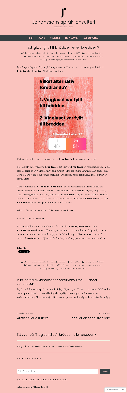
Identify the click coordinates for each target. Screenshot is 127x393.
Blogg (41, 38)
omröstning (78, 56)
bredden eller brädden (52, 56)
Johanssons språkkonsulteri (63, 22)
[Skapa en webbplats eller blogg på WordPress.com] (47, 387)
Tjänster (55, 38)
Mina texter (71, 38)
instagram (67, 56)
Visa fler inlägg (102, 297)
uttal (85, 60)
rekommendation (69, 60)
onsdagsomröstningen (94, 53)
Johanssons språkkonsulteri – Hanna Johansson (44, 53)
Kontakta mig (90, 38)
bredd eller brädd (34, 56)
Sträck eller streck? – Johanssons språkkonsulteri (55, 346)
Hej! (31, 38)
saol (79, 60)
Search (105, 371)
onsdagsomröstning (94, 56)
